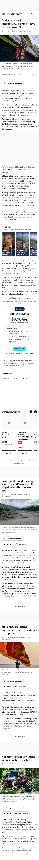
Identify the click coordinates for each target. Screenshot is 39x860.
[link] (12, 14)
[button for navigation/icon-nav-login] (32, 14)
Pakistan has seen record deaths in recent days (19, 260)
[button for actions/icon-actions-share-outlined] (34, 75)
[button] (32, 14)
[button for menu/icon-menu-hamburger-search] (36, 14)
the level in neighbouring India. (19, 271)
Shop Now (9, 453)
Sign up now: (5, 31)
